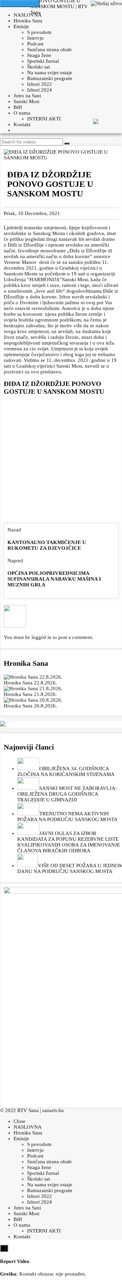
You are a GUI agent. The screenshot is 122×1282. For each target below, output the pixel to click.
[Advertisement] (61, 461)
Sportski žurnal (43, 61)
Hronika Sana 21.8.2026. (30, 694)
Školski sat (38, 67)
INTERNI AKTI (44, 118)
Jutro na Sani (27, 95)
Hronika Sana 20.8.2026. (30, 705)
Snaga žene (39, 55)
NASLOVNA (28, 15)
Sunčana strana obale (49, 49)
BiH (18, 107)
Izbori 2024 (39, 90)
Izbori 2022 (39, 84)
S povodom (39, 32)
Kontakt (22, 124)
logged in (42, 637)
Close (19, 1121)
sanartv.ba (53, 1110)
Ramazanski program (49, 78)
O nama (22, 113)
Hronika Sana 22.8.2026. (30, 682)
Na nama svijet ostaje (49, 72)
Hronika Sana (28, 20)
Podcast (35, 43)
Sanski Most (26, 101)
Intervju (35, 38)
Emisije (21, 26)
